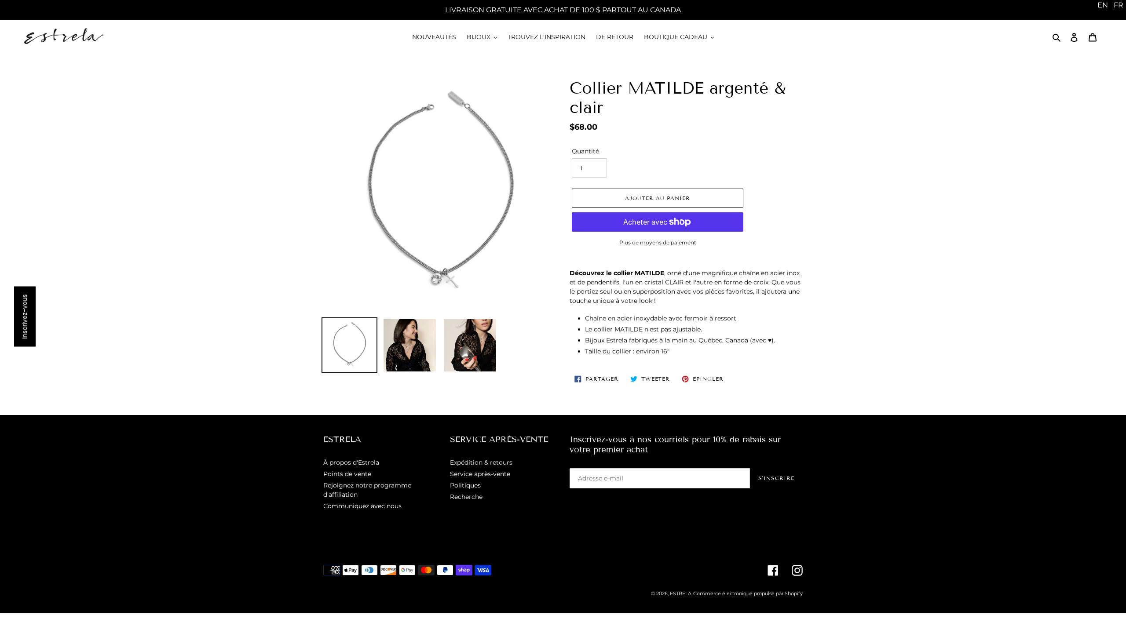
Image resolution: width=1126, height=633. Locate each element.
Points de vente (347, 474)
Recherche (466, 497)
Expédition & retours (481, 462)
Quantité (585, 151)
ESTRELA (680, 593)
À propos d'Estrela (351, 462)
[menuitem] (1102, 5)
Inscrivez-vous (24, 317)
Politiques (465, 485)
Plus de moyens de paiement (657, 242)
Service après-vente (480, 474)
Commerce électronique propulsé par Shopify (748, 593)
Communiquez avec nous (362, 506)
